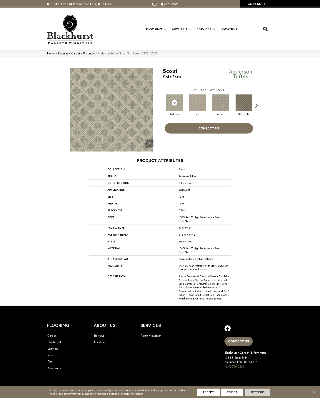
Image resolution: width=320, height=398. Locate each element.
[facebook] (227, 328)
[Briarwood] (220, 103)
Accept (208, 392)
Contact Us (208, 128)
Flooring (63, 53)
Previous (161, 100)
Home (51, 53)
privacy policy (76, 393)
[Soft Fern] (174, 103)
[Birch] (197, 103)
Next (256, 100)
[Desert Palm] (244, 103)
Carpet (75, 53)
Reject (232, 392)
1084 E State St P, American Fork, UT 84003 (81, 4)
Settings (257, 392)
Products (88, 53)
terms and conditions (106, 393)
